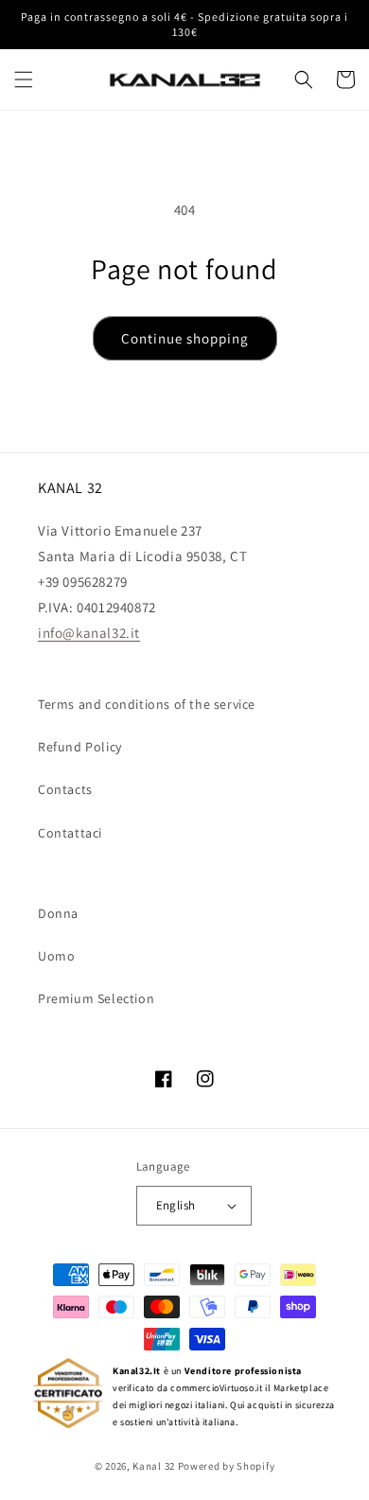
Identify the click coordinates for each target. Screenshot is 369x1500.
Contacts (65, 789)
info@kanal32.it (89, 633)
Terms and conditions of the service (146, 704)
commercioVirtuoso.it (216, 1388)
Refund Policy (80, 746)
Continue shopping (185, 338)
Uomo (56, 955)
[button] (23, 79)
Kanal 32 (153, 1466)
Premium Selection (96, 998)
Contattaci (70, 832)
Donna (58, 913)
